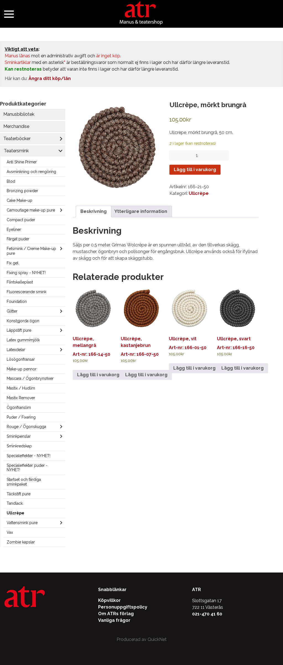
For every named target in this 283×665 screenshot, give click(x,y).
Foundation (17, 301)
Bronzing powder (22, 191)
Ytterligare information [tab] (140, 211)
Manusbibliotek (18, 114)
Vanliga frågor (114, 620)
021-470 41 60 (207, 614)
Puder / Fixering (21, 417)
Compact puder (21, 220)
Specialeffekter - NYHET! (28, 455)
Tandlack (15, 503)
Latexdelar (16, 349)
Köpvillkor (109, 600)
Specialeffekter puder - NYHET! (27, 467)
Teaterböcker (16, 138)
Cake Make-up (19, 200)
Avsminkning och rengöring (31, 171)
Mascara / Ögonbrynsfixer (30, 378)
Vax (10, 532)
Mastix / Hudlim (21, 388)
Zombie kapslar (21, 542)
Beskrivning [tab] (93, 211)
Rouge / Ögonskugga (26, 426)
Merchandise (16, 126)
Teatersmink (16, 150)
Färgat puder (18, 239)
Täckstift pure (18, 494)
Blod (11, 181)
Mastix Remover (21, 398)
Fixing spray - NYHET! (26, 272)
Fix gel (13, 263)
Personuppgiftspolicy (122, 607)
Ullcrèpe (15, 513)
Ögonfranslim (19, 407)
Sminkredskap (19, 446)
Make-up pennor (21, 369)
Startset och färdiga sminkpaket (24, 481)
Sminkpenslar (19, 436)
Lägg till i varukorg (195, 169)
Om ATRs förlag (116, 613)
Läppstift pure (19, 330)
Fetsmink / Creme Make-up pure (31, 251)
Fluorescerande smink (26, 292)
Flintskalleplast (20, 282)
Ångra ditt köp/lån (49, 78)
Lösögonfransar (21, 359)
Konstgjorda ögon (23, 321)
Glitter (12, 311)
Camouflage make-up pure (31, 210)
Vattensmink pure (22, 522)
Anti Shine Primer (22, 162)
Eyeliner (14, 229)
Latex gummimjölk (23, 340)
